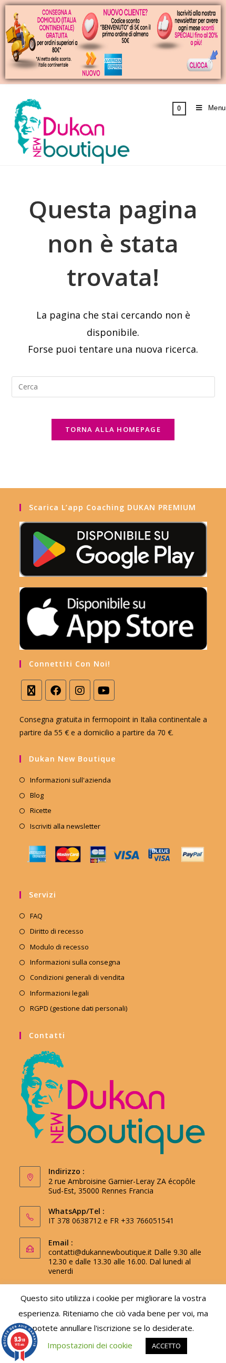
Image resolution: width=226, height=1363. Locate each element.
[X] (31, 690)
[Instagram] (79, 690)
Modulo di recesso (59, 947)
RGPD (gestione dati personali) (78, 1008)
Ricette (41, 810)
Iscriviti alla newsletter (65, 826)
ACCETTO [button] (166, 1345)
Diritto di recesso (57, 931)
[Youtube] (104, 690)
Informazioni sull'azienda (70, 780)
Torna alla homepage (113, 429)
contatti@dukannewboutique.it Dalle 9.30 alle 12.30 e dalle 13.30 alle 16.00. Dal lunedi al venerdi (124, 1261)
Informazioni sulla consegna (75, 962)
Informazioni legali (59, 993)
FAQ (36, 916)
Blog (37, 795)
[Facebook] (55, 690)
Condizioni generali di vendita (77, 977)
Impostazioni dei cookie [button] (89, 1345)
